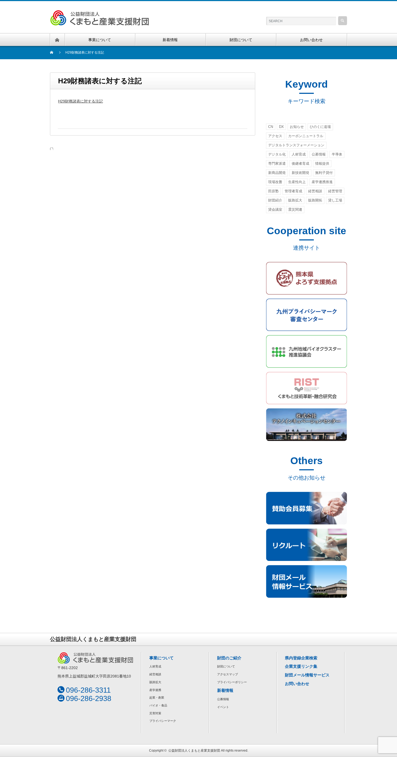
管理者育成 (293, 191)
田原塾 (273, 191)
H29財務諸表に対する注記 (80, 101)
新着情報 (225, 690)
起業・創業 (156, 697)
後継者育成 (300, 163)
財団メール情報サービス (307, 675)
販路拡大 (295, 200)
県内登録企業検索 (301, 658)
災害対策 (155, 713)
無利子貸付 (324, 173)
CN (270, 127)
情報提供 (322, 163)
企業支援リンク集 (301, 666)
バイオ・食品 (158, 705)
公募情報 (319, 154)
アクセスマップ (227, 674)
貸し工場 (335, 200)
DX (281, 127)
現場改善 (275, 182)
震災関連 (295, 209)
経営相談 (315, 191)
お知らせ (297, 127)
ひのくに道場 (320, 127)
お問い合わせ (297, 683)
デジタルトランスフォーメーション (296, 145)
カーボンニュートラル (305, 136)
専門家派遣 (277, 163)
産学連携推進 (322, 182)
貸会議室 (275, 209)
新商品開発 (277, 173)
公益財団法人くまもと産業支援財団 (194, 750)
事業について (161, 658)
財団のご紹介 (229, 658)
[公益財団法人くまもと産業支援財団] (99, 13)
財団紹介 (275, 200)
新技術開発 (300, 173)
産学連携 (155, 690)
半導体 (337, 154)
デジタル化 (277, 154)
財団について (226, 666)
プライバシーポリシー (232, 682)
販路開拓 (315, 200)
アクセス (275, 136)
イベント (223, 707)
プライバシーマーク (162, 720)
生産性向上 (297, 182)
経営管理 (335, 191)
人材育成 (299, 154)
